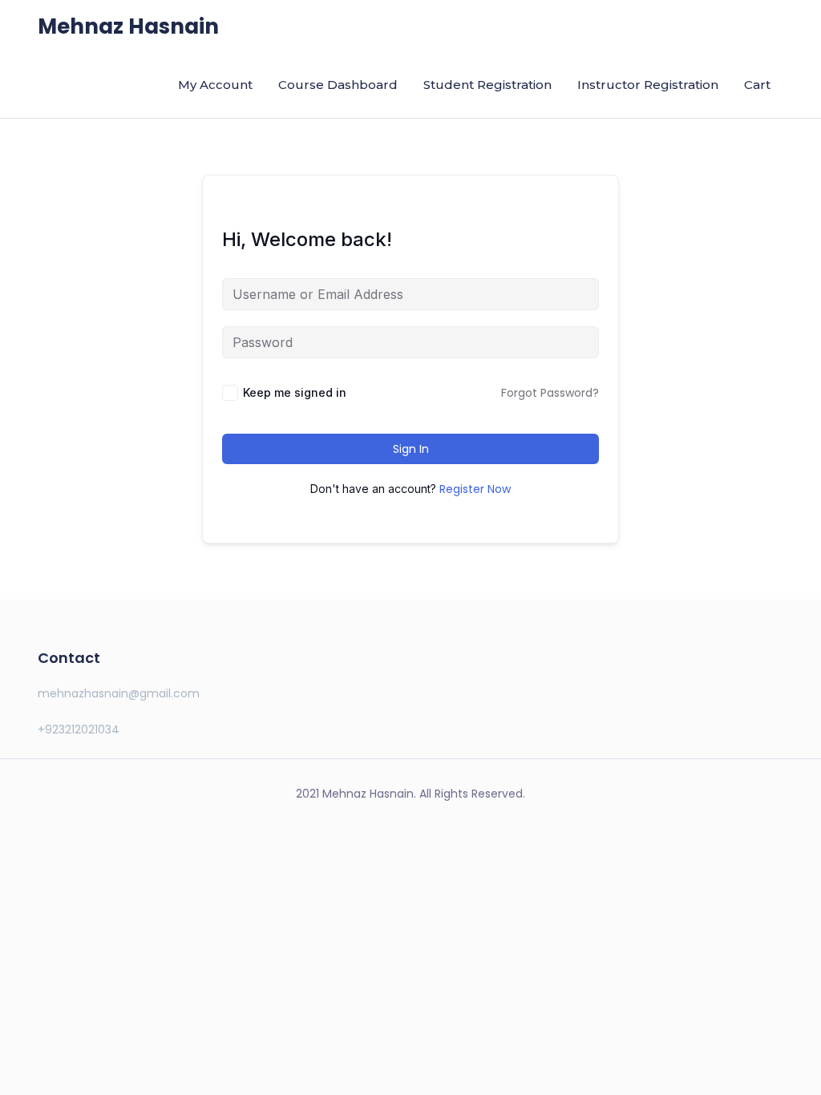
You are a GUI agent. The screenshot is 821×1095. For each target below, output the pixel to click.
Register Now (475, 489)
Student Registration (487, 84)
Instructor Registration (647, 84)
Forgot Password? (550, 393)
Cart (757, 84)
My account (215, 84)
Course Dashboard (338, 84)
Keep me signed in (294, 392)
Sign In (411, 449)
